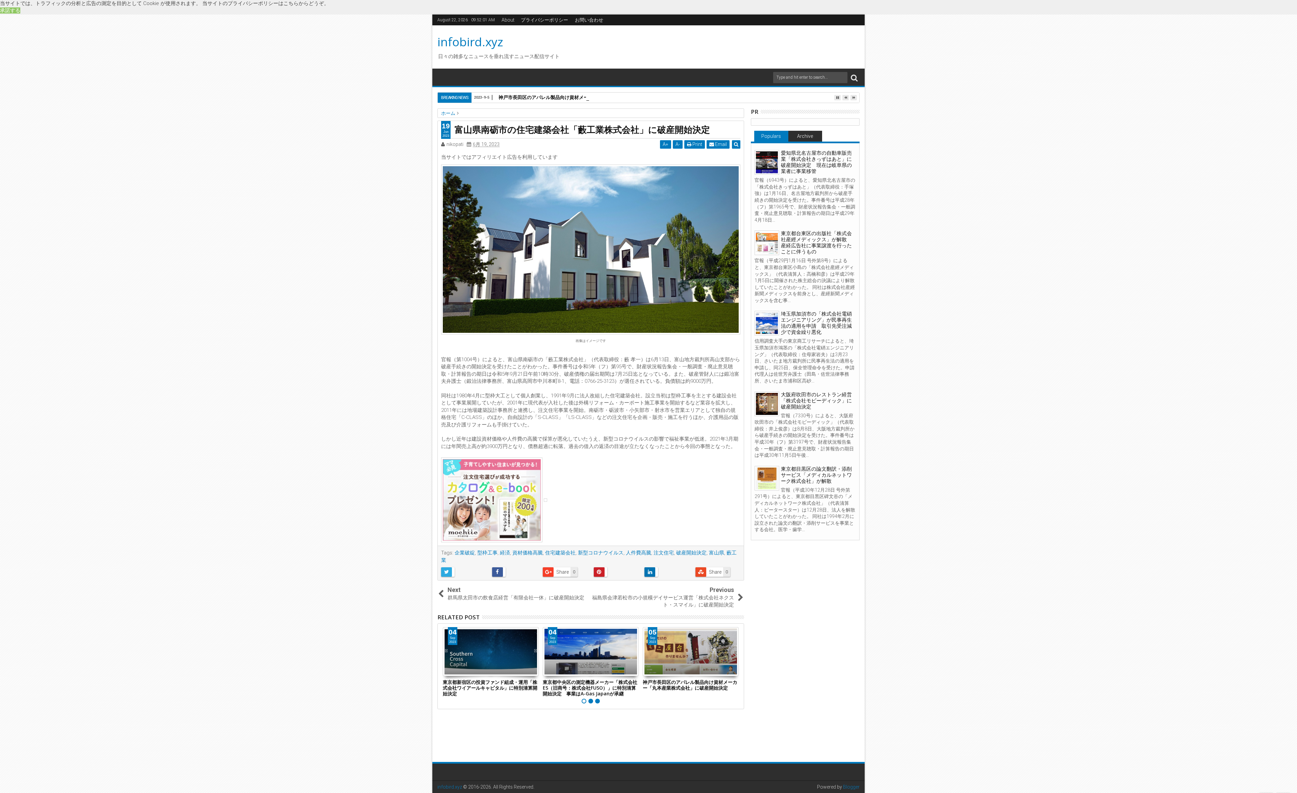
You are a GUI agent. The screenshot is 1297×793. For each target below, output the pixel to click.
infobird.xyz (470, 42)
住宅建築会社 (560, 553)
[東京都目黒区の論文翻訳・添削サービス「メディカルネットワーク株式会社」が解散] (767, 478)
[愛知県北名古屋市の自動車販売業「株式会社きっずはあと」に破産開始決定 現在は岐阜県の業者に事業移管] (767, 162)
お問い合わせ (589, 20)
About (508, 20)
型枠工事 (487, 553)
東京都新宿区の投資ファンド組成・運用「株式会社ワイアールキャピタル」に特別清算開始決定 (490, 688)
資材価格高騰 (527, 553)
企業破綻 (465, 553)
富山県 (716, 553)
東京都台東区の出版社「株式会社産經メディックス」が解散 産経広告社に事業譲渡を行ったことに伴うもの (816, 242)
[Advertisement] (712, 46)
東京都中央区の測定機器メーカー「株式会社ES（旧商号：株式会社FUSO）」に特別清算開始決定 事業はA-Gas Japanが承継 (590, 688)
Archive (805, 136)
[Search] (854, 77)
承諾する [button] (10, 10)
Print (696, 144)
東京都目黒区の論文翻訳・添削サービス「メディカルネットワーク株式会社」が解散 (816, 475)
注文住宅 (664, 553)
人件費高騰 (638, 553)
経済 (505, 553)
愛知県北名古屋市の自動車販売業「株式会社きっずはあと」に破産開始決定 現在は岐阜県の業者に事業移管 (816, 162)
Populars (771, 136)
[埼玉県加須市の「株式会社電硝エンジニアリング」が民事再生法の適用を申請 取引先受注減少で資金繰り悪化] (767, 323)
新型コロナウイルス (601, 553)
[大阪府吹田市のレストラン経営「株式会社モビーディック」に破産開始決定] (767, 404)
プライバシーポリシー (544, 20)
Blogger (851, 787)
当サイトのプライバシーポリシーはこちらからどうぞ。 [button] (265, 3)
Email (720, 144)
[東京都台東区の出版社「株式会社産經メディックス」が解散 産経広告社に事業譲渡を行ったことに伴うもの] (767, 243)
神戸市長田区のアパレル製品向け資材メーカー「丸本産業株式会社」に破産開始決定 (588, 97)
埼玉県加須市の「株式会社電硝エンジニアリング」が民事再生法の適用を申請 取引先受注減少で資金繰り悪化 (816, 323)
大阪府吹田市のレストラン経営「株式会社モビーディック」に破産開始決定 (816, 401)
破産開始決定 (691, 553)
